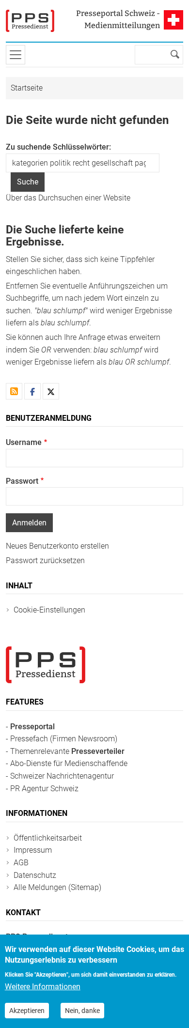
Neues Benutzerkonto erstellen (57, 546)
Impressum (33, 850)
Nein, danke (82, 1010)
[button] (32, 391)
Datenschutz (35, 875)
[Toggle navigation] (15, 54)
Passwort (22, 481)
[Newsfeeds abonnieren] (14, 391)
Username (24, 442)
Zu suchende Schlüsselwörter (57, 147)
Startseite (27, 87)
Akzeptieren (27, 1010)
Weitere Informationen (42, 986)
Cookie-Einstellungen (49, 609)
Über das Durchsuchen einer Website (68, 197)
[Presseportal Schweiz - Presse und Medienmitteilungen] (30, 21)
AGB (21, 862)
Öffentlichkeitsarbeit (48, 838)
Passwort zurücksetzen (45, 560)
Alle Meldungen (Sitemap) (57, 887)
